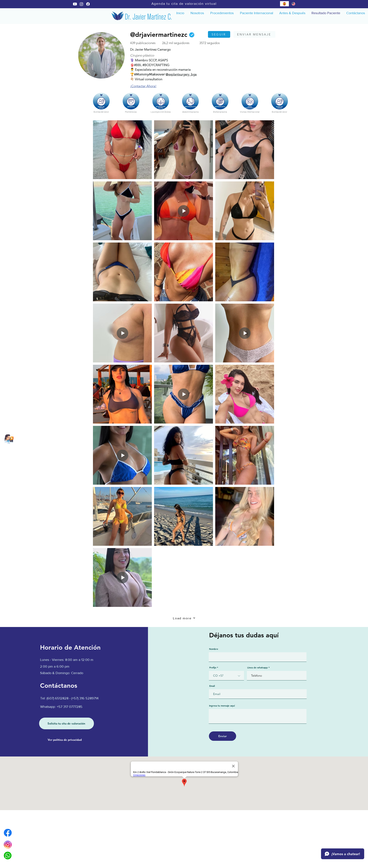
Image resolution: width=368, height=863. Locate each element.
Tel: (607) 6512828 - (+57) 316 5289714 (69, 698)
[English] (293, 3)
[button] (222, 13)
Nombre (213, 649)
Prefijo (212, 667)
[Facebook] (88, 4)
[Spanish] (284, 3)
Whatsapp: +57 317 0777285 (61, 707)
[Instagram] (81, 4)
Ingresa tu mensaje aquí (222, 705)
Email (212, 686)
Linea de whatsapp (257, 667)
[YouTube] (75, 4)
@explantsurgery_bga (181, 74)
